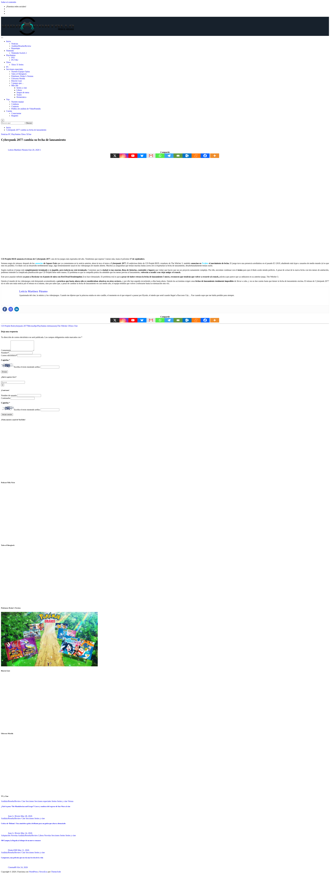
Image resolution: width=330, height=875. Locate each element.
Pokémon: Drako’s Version (22, 76)
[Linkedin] (16, 309)
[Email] (178, 155)
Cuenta (9, 111)
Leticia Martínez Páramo (18, 150)
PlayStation (10, 55)
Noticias (14, 44)
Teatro (19, 95)
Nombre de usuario (9, 395)
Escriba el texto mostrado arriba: (27, 367)
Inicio (8, 41)
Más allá (14, 85)
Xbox (8, 62)
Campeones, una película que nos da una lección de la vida (22, 858)
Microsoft (31, 326)
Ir (2, 385)
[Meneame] (196, 155)
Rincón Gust (16, 81)
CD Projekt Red (7, 326)
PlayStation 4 (42, 326)
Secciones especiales (14, 69)
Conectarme (16, 113)
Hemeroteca (21, 97)
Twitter (205, 263)
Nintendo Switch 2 (19, 53)
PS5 (13, 58)
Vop (8, 99)
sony (55, 326)
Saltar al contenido (8, 2)
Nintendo (10, 51)
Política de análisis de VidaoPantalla (26, 109)
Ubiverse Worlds (18, 78)
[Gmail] (150, 155)
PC (7, 67)
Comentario (6, 350)
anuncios (39, 263)
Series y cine (21, 88)
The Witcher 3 (63, 326)
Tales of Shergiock (19, 74)
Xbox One (73, 326)
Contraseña (6, 398)
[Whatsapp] (159, 155)
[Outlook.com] (187, 155)
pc (36, 326)
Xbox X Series (17, 64)
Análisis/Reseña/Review (21, 46)
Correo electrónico (9, 355)
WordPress (33, 872)
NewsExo (43, 872)
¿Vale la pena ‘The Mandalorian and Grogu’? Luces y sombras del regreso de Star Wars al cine (35, 806)
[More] (215, 155)
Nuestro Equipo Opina (20, 71)
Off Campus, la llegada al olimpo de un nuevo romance (21, 840)
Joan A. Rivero (14, 816)
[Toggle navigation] (2, 37)
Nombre (5, 353)
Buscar (29, 123)
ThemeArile (56, 872)
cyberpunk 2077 (20, 326)
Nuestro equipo (17, 102)
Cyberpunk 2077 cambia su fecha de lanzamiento (26, 130)
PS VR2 (14, 60)
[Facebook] (205, 155)
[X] (114, 155)
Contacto (15, 106)
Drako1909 (12, 850)
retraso (50, 326)
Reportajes (15, 48)
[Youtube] (132, 155)
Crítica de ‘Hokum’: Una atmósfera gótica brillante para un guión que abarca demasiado (33, 823)
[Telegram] (169, 155)
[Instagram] (123, 155)
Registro (14, 116)
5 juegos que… (17, 83)
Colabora (15, 104)
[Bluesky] (141, 155)
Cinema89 (12, 867)
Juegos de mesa (22, 92)
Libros (19, 90)
